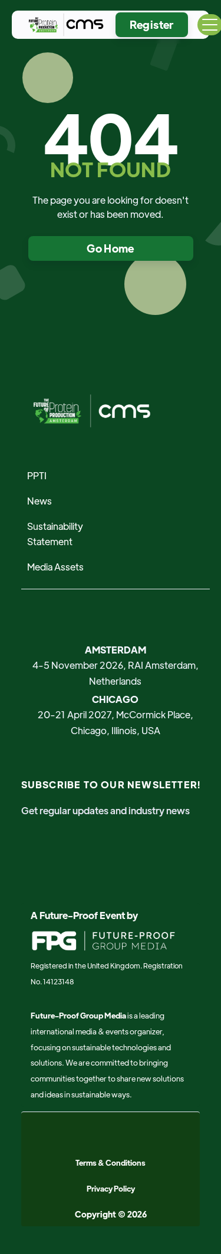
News (39, 501)
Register (152, 24)
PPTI (37, 475)
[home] (63, 25)
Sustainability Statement (55, 534)
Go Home (110, 248)
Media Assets (55, 566)
